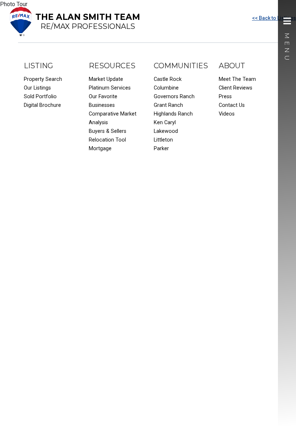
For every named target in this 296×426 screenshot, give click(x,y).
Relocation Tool (107, 140)
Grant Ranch (168, 105)
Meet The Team (237, 79)
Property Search (43, 79)
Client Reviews (235, 88)
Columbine (166, 88)
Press (225, 97)
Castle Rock (168, 79)
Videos (227, 114)
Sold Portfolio (40, 97)
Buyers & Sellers (107, 131)
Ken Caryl (165, 122)
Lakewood (166, 131)
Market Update (106, 79)
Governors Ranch (174, 97)
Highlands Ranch (173, 114)
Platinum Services (110, 88)
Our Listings (37, 88)
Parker (161, 148)
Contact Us (232, 105)
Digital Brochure (42, 105)
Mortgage (100, 148)
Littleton (163, 140)
